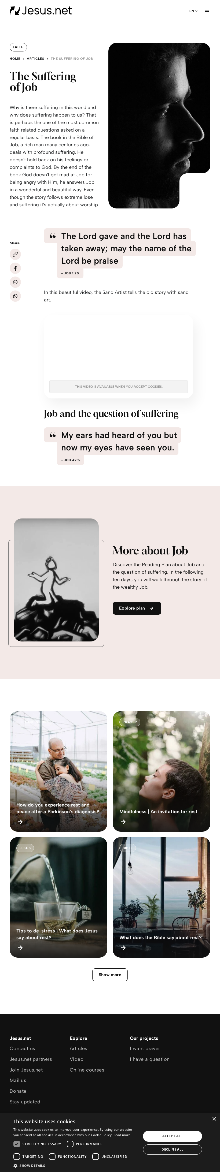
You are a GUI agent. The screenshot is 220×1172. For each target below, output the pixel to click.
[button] (75, 1165)
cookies (155, 387)
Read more (122, 1135)
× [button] (214, 1119)
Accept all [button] (172, 1136)
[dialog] (110, 1142)
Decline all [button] (172, 1149)
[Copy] (15, 254)
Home (15, 59)
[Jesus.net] (41, 10)
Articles (35, 59)
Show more (110, 974)
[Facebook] (15, 268)
